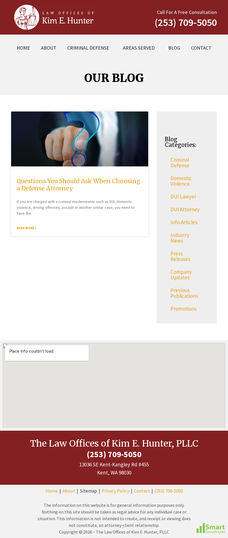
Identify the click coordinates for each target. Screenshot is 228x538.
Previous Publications (184, 293)
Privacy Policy (115, 491)
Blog (174, 48)
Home (23, 48)
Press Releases (180, 256)
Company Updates (181, 274)
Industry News (179, 238)
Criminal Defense (88, 48)
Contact (201, 48)
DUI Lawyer (183, 196)
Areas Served (139, 48)
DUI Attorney (185, 209)
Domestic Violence (181, 181)
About (48, 48)
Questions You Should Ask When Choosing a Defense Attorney (78, 184)
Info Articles (183, 222)
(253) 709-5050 (169, 491)
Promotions (183, 308)
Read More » (26, 228)
